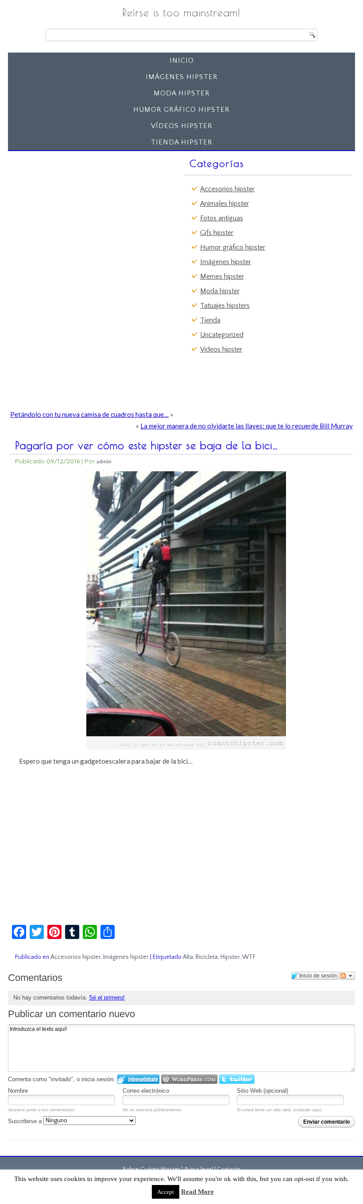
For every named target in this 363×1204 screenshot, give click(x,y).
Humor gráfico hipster (181, 110)
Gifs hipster (216, 233)
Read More (197, 1191)
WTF (248, 957)
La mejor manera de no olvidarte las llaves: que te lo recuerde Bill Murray (246, 426)
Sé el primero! (107, 997)
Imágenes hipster (182, 77)
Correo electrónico (146, 1090)
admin (104, 461)
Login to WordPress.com (189, 1079)
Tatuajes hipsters (225, 306)
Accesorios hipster (227, 189)
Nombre (18, 1090)
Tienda (210, 320)
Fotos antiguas (221, 218)
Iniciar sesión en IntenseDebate (138, 1079)
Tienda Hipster (181, 142)
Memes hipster (222, 276)
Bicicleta (207, 957)
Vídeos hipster (181, 126)
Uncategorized (221, 335)
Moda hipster (182, 93)
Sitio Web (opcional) (262, 1090)
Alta (188, 957)
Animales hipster (224, 204)
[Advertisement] (80, 210)
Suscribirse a (25, 1121)
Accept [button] (165, 1192)
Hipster (229, 957)
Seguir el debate (347, 976)
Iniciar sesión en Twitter (237, 1079)
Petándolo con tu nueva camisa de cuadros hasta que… (89, 414)
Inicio (182, 60)
